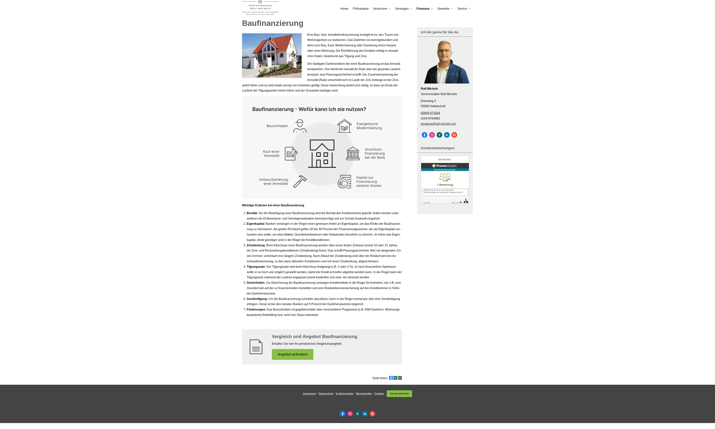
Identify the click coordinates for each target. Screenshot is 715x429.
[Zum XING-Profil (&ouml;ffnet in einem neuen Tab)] (439, 135)
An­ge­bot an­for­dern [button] (293, 354)
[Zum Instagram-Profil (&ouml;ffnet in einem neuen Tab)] (432, 135)
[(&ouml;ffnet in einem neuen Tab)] (445, 202)
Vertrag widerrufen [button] (399, 393)
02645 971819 (430, 113)
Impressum (309, 393)
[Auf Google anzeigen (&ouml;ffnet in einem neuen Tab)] (454, 135)
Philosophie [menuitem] (361, 8)
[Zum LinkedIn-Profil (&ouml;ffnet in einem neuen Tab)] (447, 135)
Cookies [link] (379, 393)
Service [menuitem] (462, 8)
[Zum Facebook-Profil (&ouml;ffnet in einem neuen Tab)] (424, 135)
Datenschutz (326, 393)
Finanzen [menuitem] (423, 8)
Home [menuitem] (344, 8)
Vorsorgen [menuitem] (402, 8)
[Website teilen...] (400, 378)
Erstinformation (345, 393)
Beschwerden (364, 393)
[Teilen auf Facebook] (391, 378)
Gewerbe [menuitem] (443, 8)
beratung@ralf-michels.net (438, 123)
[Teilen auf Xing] (395, 378)
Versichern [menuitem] (380, 8)
